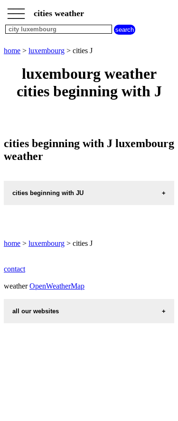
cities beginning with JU (48, 192)
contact (14, 269)
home (12, 51)
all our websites (35, 311)
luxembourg (46, 51)
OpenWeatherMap (56, 286)
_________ (16, 10)
